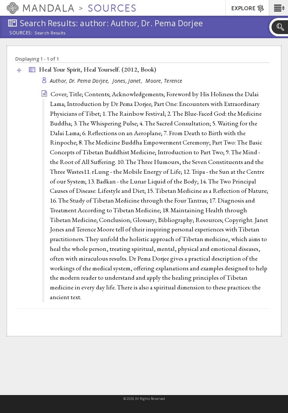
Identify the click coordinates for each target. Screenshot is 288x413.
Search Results (50, 33)
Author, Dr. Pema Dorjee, (80, 80)
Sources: (21, 33)
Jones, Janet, (128, 80)
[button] (278, 8)
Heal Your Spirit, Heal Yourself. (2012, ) (97, 69)
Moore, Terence (164, 80)
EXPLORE (243, 8)
